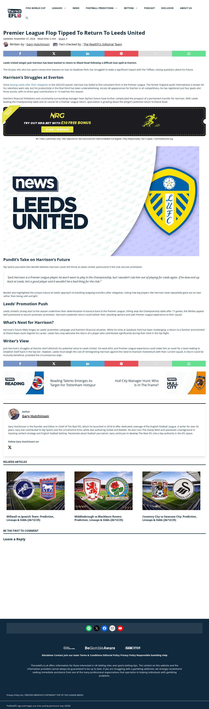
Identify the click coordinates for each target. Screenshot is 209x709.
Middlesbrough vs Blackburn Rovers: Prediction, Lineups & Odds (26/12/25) (98, 518)
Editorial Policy (111, 655)
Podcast (149, 8)
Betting (129, 8)
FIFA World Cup (35, 8)
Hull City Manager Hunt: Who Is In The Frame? (137, 383)
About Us (186, 8)
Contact (58, 655)
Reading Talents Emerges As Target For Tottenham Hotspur (73, 383)
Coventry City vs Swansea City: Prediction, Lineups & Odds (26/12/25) (169, 518)
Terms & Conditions (91, 655)
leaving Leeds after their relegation (29, 84)
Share (62, 38)
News (76, 8)
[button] (27, 18)
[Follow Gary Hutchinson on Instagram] (16, 448)
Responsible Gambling (149, 655)
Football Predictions (100, 8)
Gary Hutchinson (35, 416)
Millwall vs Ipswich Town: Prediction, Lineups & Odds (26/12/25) (30, 518)
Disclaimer (48, 655)
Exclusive (167, 8)
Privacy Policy (128, 655)
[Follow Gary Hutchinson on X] (9, 448)
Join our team (71, 655)
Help (164, 655)
